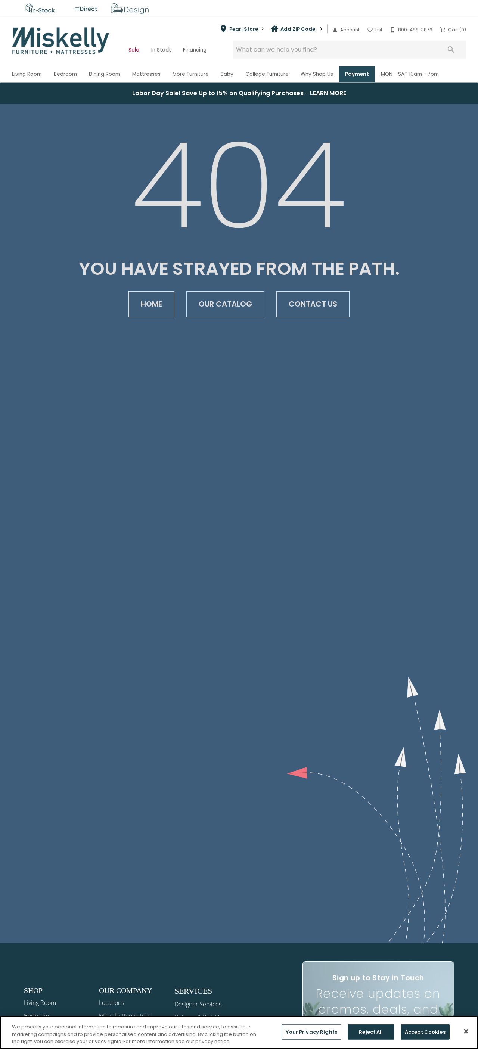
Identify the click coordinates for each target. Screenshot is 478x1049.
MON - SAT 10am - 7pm (410, 74)
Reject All (371, 1031)
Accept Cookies (425, 1031)
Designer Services (197, 1004)
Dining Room (104, 74)
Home (151, 304)
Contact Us (313, 304)
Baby (227, 74)
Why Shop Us (317, 74)
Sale (133, 49)
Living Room (27, 74)
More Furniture (191, 74)
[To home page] (61, 41)
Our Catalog (225, 304)
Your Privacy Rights (311, 1031)
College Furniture (267, 74)
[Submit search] (451, 49)
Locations (111, 1003)
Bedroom (65, 74)
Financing (195, 49)
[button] (334, 29)
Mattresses (146, 74)
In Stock (161, 49)
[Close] (466, 1031)
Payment (357, 74)
